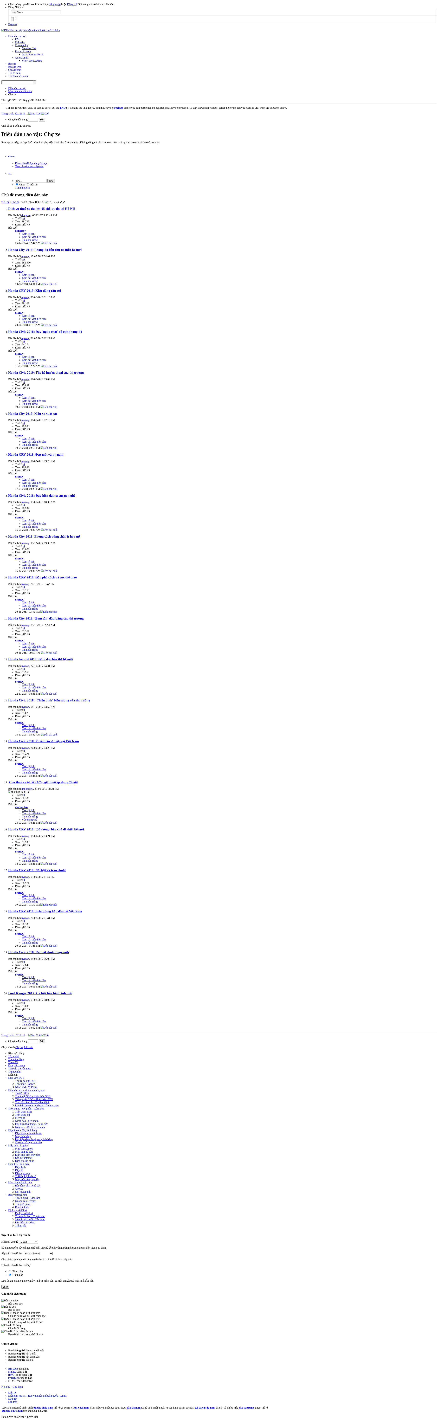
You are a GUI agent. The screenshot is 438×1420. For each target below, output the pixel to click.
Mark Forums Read (32, 54)
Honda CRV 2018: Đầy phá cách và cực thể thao (42, 577)
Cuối (38, 113)
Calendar (20, 42)
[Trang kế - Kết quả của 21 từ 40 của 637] (31, 113)
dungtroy (26, 215)
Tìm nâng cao (22, 187)
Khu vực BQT (16, 1077)
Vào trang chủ (29, 819)
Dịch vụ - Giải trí (17, 1210)
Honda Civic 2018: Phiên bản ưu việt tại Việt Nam (43, 741)
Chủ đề (15, 202)
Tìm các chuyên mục (19, 1068)
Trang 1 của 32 (9, 113)
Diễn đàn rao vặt (17, 36)
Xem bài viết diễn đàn (34, 236)
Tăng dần (17, 1271)
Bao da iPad (14, 66)
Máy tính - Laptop (18, 1145)
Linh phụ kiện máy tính (27, 1154)
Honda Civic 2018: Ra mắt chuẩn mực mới (38, 952)
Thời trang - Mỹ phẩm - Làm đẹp (26, 1108)
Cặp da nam (14, 69)
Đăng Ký (72, 4)
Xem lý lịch (28, 233)
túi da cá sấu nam (205, 1407)
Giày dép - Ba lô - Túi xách (30, 1127)
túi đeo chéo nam (43, 1407)
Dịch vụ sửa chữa (24, 1160)
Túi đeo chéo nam (18, 76)
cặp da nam (133, 1407)
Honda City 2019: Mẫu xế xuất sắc (32, 413)
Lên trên (28, 1047)
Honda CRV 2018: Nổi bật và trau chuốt (37, 870)
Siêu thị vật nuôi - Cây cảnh (30, 1219)
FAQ (18, 39)
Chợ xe (19, 1188)
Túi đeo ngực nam (12, 1410)
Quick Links (22, 57)
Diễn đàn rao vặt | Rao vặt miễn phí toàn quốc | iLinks (37, 1395)
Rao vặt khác (22, 1207)
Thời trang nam (23, 1111)
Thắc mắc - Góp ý (25, 1083)
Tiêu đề (5, 202)
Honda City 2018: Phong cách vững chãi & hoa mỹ (44, 536)
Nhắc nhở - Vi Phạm (26, 1087)
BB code (13, 1368)
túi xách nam (81, 1407)
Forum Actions (23, 51)
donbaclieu (27, 788)
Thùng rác (20, 1225)
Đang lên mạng (16, 1065)
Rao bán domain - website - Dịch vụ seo (37, 1105)
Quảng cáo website (25, 1200)
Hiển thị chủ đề (10, 1241)
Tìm (9, 174)
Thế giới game (23, 1204)
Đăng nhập (55, 4)
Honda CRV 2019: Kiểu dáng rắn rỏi (34, 290)
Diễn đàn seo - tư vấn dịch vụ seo (26, 1090)
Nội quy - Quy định (12, 1386)
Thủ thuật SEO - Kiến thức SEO (32, 1096)
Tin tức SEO (22, 1093)
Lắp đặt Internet (23, 1157)
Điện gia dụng (22, 1173)
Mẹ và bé (20, 1117)
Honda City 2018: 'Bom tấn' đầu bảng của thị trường (46, 618)
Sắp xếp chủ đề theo (12, 1253)
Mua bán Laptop (24, 1148)
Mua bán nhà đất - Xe (20, 1182)
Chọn (22, 184)
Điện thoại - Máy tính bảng (22, 1130)
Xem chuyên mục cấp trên (29, 166)
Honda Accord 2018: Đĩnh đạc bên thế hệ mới (40, 659)
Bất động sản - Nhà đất (27, 1185)
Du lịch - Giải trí (24, 1213)
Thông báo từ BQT (25, 1080)
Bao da (12, 63)
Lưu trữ (12, 1398)
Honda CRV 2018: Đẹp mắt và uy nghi (35, 454)
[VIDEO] (13, 1377)
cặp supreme (246, 1407)
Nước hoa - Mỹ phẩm (26, 1120)
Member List (29, 48)
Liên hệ (12, 1392)
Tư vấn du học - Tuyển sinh (30, 1216)
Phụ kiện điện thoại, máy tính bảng (34, 1139)
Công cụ (11, 156)
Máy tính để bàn (24, 1151)
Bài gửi (34, 184)
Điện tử (19, 1170)
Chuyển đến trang (18, 119)
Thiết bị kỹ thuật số (25, 1176)
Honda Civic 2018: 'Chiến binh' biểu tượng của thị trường (49, 700)
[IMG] (11, 1374)
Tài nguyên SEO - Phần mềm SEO (34, 1099)
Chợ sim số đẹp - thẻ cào (28, 1142)
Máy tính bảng (23, 1136)
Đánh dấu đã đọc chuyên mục (31, 163)
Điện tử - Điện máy (18, 1164)
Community (21, 45)
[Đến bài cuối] (49, 243)
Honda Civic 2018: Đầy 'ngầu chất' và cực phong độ (45, 331)
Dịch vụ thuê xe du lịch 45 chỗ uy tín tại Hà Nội (41, 208)
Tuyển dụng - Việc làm (27, 1197)
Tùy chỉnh (13, 1056)
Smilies (12, 1371)
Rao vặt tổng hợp (17, 1194)
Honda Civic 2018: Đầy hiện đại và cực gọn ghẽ (41, 495)
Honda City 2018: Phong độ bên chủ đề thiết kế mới (45, 249)
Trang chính (14, 1071)
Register (12, 24)
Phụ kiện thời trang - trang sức (31, 1123)
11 (23, 113)
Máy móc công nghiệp (27, 1179)
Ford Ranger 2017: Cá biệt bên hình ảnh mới (40, 993)
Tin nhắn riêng (30, 239)
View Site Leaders (32, 60)
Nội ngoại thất (22, 1191)
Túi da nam (14, 73)
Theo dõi (13, 1062)
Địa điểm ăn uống (24, 1222)
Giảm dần (17, 1274)
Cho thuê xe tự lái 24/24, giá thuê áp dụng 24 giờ (43, 782)
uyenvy (25, 256)
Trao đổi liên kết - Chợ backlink (32, 1102)
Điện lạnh (20, 1167)
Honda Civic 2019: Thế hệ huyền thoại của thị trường (46, 372)
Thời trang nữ (22, 1114)
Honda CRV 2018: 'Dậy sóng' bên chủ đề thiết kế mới (46, 829)
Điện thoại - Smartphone (28, 1133)
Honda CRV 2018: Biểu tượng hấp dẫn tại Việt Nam (45, 911)
